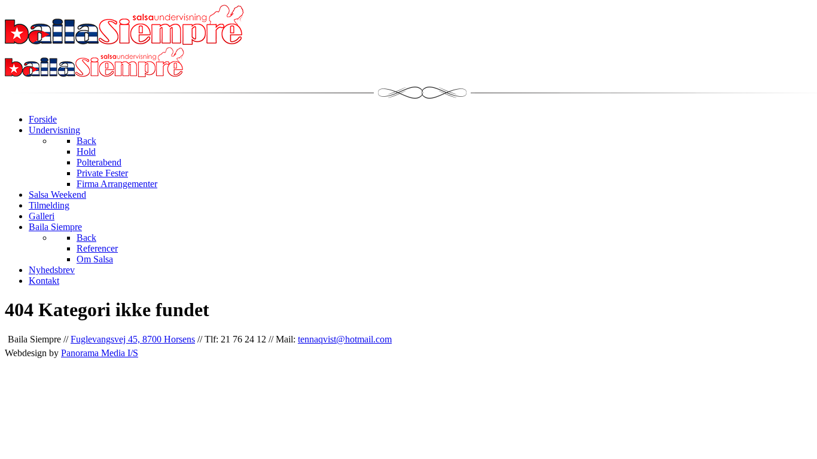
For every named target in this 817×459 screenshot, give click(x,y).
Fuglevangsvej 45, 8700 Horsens (133, 339)
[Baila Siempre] (124, 41)
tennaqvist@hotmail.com (345, 339)
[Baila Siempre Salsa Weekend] (94, 74)
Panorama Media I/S (99, 353)
